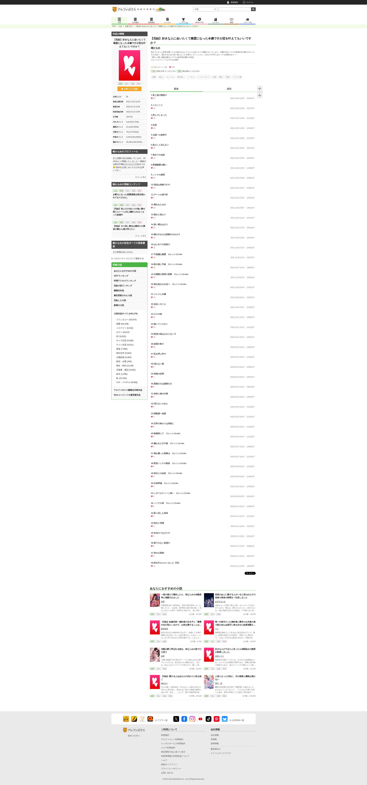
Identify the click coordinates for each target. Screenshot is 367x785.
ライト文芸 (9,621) (125, 345)
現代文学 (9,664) (124, 353)
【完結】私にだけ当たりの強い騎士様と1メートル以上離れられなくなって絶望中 (129, 212)
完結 (228, 77)
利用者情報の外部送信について (175, 756)
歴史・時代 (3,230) (125, 365)
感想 (229, 89)
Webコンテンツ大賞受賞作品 (127, 395)
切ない (161, 77)
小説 (120, 26)
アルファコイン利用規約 (172, 739)
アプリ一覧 (162, 720)
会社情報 (215, 735)
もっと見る (141, 177)
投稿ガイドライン (169, 764)
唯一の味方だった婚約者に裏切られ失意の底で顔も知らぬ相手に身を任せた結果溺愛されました (235, 625)
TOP (114, 26)
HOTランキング (121, 276)
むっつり (170, 77)
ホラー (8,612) (122, 332)
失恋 (214, 77)
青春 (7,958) (121, 349)
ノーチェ (190, 77)
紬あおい (164, 683)
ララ (217, 629)
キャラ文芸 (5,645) (125, 340)
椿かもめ (155, 48)
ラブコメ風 (237, 77)
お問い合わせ (167, 773)
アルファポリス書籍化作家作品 (128, 390)
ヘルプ (164, 760)
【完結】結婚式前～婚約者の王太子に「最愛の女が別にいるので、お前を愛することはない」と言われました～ (181, 625)
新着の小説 (119, 305)
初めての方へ (134, 736)
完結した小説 (120, 300)
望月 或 (218, 683)
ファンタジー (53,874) (126, 319)
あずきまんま (220, 602)
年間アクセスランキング (125, 281)
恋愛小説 (128, 26)
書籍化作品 (119, 290)
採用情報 (215, 743)
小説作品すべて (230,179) (126, 313)
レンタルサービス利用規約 (173, 743)
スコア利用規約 (168, 747)
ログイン (249, 2)
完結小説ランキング (123, 285)
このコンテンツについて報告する (128, 258)
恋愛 (179, 71)
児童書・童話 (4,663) (126, 370)
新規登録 (234, 2)
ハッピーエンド (204, 77)
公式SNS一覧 (238, 720)
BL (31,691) (121, 378)
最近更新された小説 (123, 295)
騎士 (221, 77)
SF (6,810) (121, 336)
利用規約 (165, 735)
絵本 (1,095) (121, 374)
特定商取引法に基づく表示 (173, 752)
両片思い (180, 77)
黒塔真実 (164, 629)
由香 (163, 602)
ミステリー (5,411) (124, 328)
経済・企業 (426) (124, 361)
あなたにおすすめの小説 (125, 271)
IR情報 (214, 739)
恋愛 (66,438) (122, 324)
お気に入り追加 (131, 89)
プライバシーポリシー (171, 768)
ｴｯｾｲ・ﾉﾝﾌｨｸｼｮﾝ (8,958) (127, 382)
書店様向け (216, 749)
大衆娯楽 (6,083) (124, 357)
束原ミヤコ (219, 656)
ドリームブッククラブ (221, 753)
